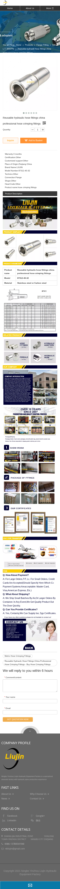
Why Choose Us (38, 793)
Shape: (8, 181)
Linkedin (11, 820)
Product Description (13, 194)
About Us (30, 8)
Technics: (9, 174)
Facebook (12, 815)
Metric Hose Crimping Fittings (18, 656)
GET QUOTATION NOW (17, 719)
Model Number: (12, 171)
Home (10, 8)
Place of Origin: (11, 164)
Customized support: (14, 161)
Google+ (40, 815)
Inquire (10, 140)
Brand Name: (11, 167)
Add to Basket (35, 140)
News (4, 798)
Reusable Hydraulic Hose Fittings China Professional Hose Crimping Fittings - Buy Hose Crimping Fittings (28, 662)
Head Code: (10, 184)
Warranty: (9, 154)
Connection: (10, 177)
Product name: (11, 187)
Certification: (10, 157)
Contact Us (36, 798)
